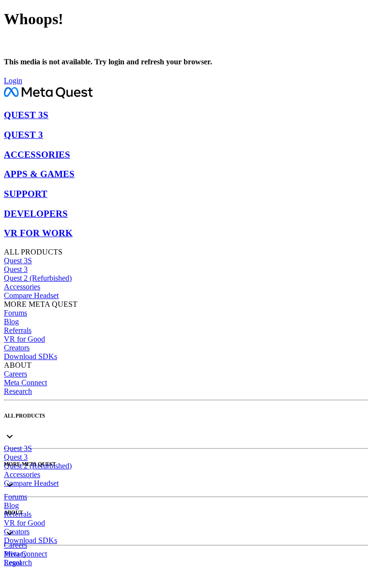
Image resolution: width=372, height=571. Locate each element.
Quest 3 (16, 269)
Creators (17, 348)
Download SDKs (30, 356)
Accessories (22, 287)
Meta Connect (25, 382)
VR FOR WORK (38, 233)
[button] (186, 428)
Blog (11, 321)
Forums (15, 313)
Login (13, 80)
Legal (12, 562)
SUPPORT (25, 194)
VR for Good (24, 339)
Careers (15, 374)
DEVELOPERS (36, 214)
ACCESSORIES (37, 155)
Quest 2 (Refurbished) (38, 278)
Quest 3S (18, 260)
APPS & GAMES (39, 174)
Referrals (17, 330)
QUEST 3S (26, 115)
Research (18, 391)
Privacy (15, 554)
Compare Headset (31, 295)
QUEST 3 (23, 135)
